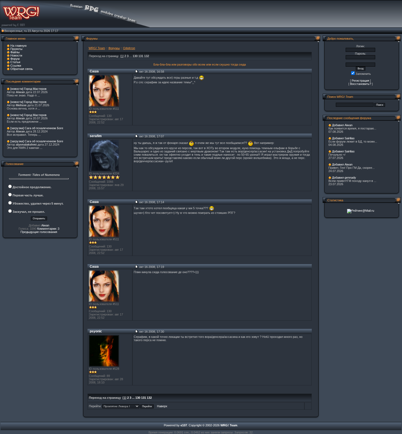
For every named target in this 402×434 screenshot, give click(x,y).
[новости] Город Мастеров (28, 88)
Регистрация (360, 80)
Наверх (162, 406)
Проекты (16, 49)
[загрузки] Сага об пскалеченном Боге (36, 128)
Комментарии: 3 (48, 228)
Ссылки (15, 65)
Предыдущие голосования (39, 232)
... (38, 95)
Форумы (114, 48)
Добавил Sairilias (343, 138)
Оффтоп (129, 48)
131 (140, 56)
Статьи (15, 62)
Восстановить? (360, 83)
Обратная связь (21, 68)
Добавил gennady (344, 177)
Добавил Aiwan (342, 125)
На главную (18, 45)
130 (135, 56)
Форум (15, 58)
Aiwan (45, 225)
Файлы (15, 52)
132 (146, 56)
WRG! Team (97, 48)
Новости (16, 55)
